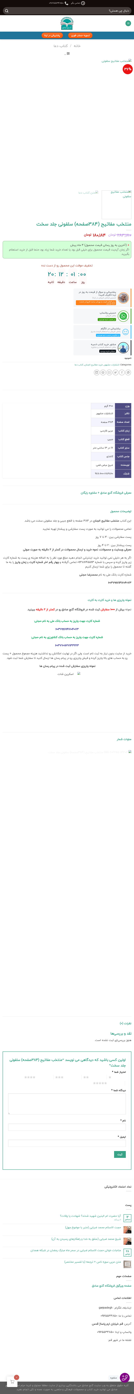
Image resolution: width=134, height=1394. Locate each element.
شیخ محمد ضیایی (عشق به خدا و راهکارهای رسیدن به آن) (86, 1239)
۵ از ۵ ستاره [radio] (115, 1083)
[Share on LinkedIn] (97, 372)
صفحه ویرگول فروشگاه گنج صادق (111, 1285)
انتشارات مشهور (111, 365)
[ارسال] (6, 10)
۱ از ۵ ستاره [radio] (119, 1077)
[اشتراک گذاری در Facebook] (122, 372)
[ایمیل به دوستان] (109, 372)
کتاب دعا (61, 46)
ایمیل (122, 1137)
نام (123, 1121)
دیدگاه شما (118, 1090)
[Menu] (128, 23)
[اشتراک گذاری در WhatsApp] (128, 372)
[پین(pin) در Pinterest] (103, 372)
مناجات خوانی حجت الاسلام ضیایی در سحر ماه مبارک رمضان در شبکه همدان (76, 1250)
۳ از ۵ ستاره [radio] (72, 1077)
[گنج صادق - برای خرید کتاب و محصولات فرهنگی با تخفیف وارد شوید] (67, 23)
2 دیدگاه (117, 1220)
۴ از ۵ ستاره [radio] (43, 1077)
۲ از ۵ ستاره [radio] (97, 1077)
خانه (77, 46)
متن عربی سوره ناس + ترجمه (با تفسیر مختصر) (92, 1262)
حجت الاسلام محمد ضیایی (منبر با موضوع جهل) (93, 1227)
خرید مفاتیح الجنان (93, 365)
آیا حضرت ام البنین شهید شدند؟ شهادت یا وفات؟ (90, 1216)
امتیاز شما (119, 1072)
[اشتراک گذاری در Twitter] (115, 372)
